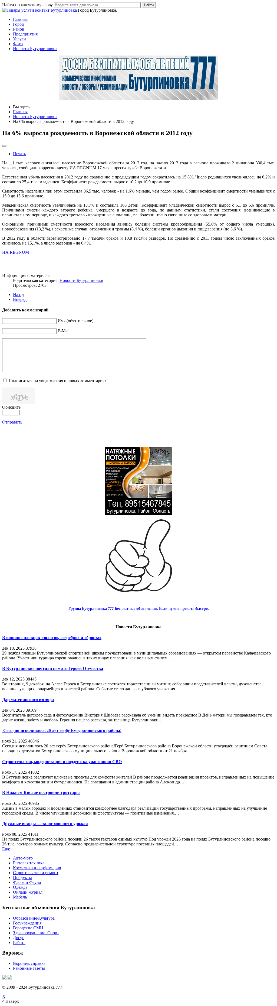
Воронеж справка (29, 963)
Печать (19, 153)
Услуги (19, 39)
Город (18, 24)
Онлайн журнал (27, 892)
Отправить (12, 422)
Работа (19, 942)
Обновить (11, 407)
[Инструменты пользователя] (4, 146)
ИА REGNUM (15, 252)
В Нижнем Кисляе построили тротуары (41, 792)
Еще (6, 849)
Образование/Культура (34, 918)
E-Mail (64, 330)
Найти (149, 5)
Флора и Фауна (27, 882)
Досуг (18, 937)
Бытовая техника (28, 863)
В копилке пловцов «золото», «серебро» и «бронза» (51, 637)
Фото (18, 43)
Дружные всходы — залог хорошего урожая (45, 823)
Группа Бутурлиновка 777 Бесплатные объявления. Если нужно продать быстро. (138, 609)
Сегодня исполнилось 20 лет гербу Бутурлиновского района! (61, 730)
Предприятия (25, 34)
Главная (20, 19)
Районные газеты (29, 968)
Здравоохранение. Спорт (36, 932)
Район (18, 29)
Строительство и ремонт (35, 872)
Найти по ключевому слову (27, 4)
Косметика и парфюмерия (37, 867)
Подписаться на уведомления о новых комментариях (58, 380)
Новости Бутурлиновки (35, 48)
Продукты (22, 877)
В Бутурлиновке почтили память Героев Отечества (52, 668)
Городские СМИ (28, 928)
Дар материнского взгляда (28, 699)
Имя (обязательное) (75, 320)
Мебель (20, 897)
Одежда (20, 887)
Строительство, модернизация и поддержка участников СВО (62, 761)
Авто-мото (23, 858)
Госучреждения (27, 923)
